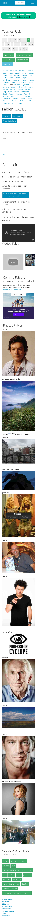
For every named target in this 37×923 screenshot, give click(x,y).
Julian (5, 875)
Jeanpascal (27, 875)
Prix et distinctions (9, 121)
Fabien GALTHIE (8, 60)
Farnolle (31, 80)
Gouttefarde (21, 82)
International (6, 909)
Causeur (17, 75)
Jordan (19, 875)
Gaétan (5, 861)
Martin (20, 89)
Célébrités (20, 3)
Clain (10, 75)
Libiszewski (22, 87)
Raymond (6, 866)
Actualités (5, 902)
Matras (5, 89)
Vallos (31, 101)
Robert (13, 96)
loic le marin (14, 861)
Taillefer (22, 99)
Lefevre (13, 87)
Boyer (25, 73)
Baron (11, 73)
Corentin (14, 889)
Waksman (6, 103)
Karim (30, 870)
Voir (3, 154)
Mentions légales (8, 911)
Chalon (5, 78)
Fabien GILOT (8, 55)
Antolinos (22, 71)
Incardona (18, 85)
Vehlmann (23, 101)
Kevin (24, 870)
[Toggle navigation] (32, 3)
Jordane (11, 875)
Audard (5, 71)
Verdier (15, 101)
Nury (4, 91)
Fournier (23, 80)
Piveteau (19, 94)
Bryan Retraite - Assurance (12, 893)
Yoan (13, 866)
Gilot (13, 82)
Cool (30, 75)
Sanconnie (6, 99)
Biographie (6, 116)
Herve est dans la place (11, 884)
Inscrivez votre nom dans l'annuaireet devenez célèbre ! (15, 195)
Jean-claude (17, 879)
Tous (4, 40)
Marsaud (13, 89)
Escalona (16, 80)
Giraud (5, 85)
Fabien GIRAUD (22, 60)
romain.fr (27, 893)
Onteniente (25, 91)
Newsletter (6, 916)
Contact (4, 913)
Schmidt (27, 96)
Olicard (16, 91)
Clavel (18, 78)
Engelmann (6, 80)
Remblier (6, 96)
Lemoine (6, 87)
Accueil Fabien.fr (7, 899)
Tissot (30, 99)
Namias (27, 89)
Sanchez (14, 99)
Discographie (17, 116)
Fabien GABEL (7, 64)
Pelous (11, 94)
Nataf (10, 91)
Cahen (5, 75)
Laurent (31, 87)
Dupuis (25, 78)
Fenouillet (6, 82)
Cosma (12, 78)
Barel (4, 73)
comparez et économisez (12, 290)
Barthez (30, 71)
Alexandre (13, 71)
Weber (14, 103)
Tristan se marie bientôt (11, 870)
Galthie (30, 82)
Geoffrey (25, 884)
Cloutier (31, 73)
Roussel (26, 94)
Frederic (6, 889)
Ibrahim (23, 861)
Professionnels (7, 906)
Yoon (20, 103)
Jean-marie (6, 879)
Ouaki (5, 94)
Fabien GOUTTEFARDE (24, 55)
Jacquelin (26, 85)
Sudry (20, 96)
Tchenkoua (6, 101)
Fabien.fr (5, 2)
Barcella (17, 73)
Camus (24, 75)
